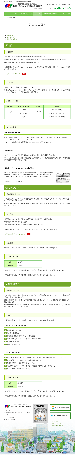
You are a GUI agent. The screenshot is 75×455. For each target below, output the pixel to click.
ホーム (9, 14)
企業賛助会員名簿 (47, 14)
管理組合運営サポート (28, 14)
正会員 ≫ (10, 35)
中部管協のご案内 (18, 14)
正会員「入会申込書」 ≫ (12, 74)
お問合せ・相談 (66, 14)
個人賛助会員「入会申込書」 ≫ (14, 234)
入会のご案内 (37, 14)
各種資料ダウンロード (56, 14)
